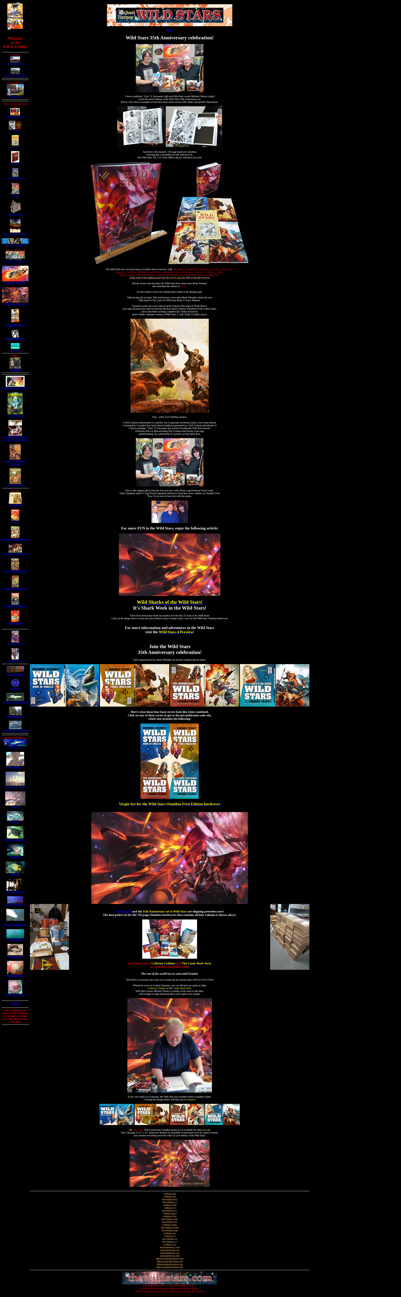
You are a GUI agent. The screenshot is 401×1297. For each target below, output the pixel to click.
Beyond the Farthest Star (15, 388)
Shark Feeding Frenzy (15, 925)
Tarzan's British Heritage (15, 539)
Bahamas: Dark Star (15, 839)
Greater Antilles (15, 939)
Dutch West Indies (15, 995)
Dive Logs (15, 747)
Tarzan (15, 522)
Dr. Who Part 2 (15, 661)
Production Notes (15, 214)
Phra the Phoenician (15, 606)
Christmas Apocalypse (15, 730)
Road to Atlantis (15, 892)
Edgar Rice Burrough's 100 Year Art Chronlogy (15, 438)
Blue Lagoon (15, 767)
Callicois (15, 807)
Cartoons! (15, 688)
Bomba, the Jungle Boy (15, 588)
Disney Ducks (15, 623)
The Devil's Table (15, 787)
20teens (15, 195)
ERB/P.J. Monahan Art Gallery (15, 462)
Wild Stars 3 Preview (15, 282)
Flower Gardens (15, 904)
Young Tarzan (15, 415)
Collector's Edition (15, 63)
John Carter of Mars (15, 553)
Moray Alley (15, 822)
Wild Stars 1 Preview (15, 245)
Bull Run (15, 874)
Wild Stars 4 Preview (15, 304)
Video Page (15, 370)
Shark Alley (15, 857)
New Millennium (15, 178)
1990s (15, 163)
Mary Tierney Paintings (15, 233)
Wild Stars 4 (123, 911)
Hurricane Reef (15, 956)
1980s (15, 146)
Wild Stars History (15, 116)
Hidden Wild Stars (15, 339)
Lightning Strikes (15, 716)
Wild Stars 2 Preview (15, 261)
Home (170, 30)
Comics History (15, 505)
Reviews (15, 350)
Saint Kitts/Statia (15, 975)
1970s (15, 130)
